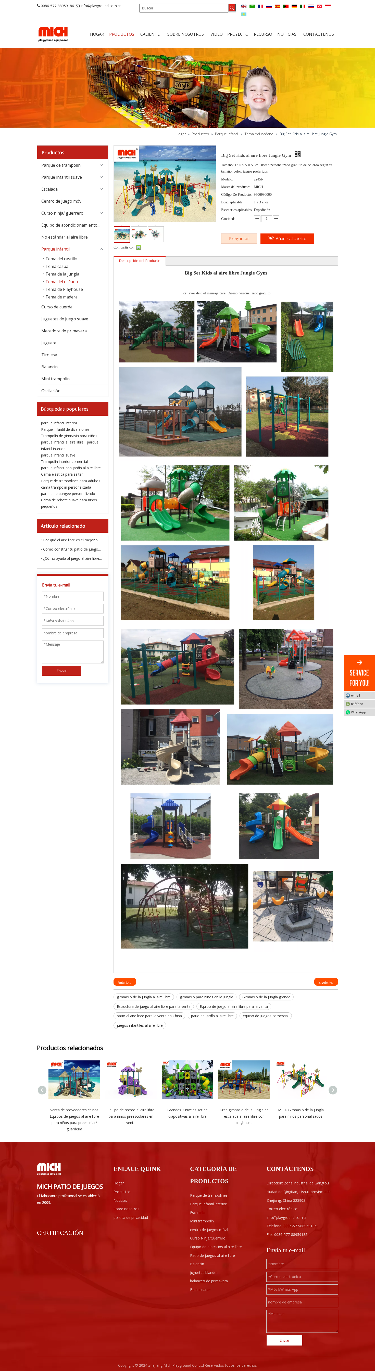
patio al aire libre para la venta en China (149, 1015)
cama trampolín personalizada (66, 487)
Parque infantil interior (208, 1204)
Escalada (49, 189)
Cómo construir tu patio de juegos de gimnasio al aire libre (72, 549)
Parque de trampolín (61, 165)
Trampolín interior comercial (64, 461)
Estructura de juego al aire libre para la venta (154, 1006)
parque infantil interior (59, 423)
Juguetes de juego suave (64, 319)
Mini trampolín (55, 379)
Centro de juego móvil (62, 201)
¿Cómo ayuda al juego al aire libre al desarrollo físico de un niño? (72, 558)
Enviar (62, 670)
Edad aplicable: (232, 202)
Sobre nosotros (126, 1208)
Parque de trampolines (209, 1195)
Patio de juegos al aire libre (212, 1255)
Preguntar (239, 238)
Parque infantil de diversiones (65, 429)
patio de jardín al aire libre (212, 1015)
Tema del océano (61, 281)
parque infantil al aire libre (62, 442)
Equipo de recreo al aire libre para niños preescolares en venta (130, 1116)
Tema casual (57, 266)
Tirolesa (49, 355)
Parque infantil (55, 249)
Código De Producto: (236, 195)
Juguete (48, 343)
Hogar (119, 1183)
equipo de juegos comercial (266, 1015)
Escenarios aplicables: (237, 210)
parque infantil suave (58, 455)
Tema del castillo (61, 259)
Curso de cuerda (56, 307)
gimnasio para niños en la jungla (206, 997)
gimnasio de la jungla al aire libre (144, 997)
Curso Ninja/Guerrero (208, 1238)
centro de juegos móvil (209, 1229)
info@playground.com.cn (101, 5)
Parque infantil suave (61, 177)
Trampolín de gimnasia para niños (69, 435)
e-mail (355, 695)
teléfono (357, 703)
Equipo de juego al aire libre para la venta (234, 1006)
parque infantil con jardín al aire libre (71, 467)
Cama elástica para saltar (62, 474)
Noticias (120, 1200)
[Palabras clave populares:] (232, 7)
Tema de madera (61, 297)
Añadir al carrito (291, 238)
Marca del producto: (235, 187)
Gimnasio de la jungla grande (266, 997)
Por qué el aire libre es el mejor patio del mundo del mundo (72, 540)
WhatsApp (358, 712)
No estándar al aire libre (64, 237)
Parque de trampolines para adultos (70, 480)
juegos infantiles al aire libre (140, 1025)
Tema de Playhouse (64, 289)
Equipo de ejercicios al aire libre (216, 1246)
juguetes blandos (204, 1272)
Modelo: (227, 179)
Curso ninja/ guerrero (62, 213)
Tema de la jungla (62, 274)
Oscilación (50, 391)
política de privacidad (131, 1217)
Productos (122, 1191)
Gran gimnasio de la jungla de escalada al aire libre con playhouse (244, 1116)
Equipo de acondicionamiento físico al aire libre (74, 225)
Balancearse (200, 1289)
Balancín (49, 367)
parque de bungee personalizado (68, 493)
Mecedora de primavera (64, 331)
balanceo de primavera (209, 1280)
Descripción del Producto (139, 260)
